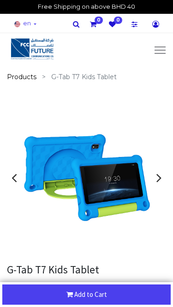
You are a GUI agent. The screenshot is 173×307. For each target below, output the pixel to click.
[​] (76, 24)
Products (21, 77)
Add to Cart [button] (90, 294)
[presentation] (14, 177)
